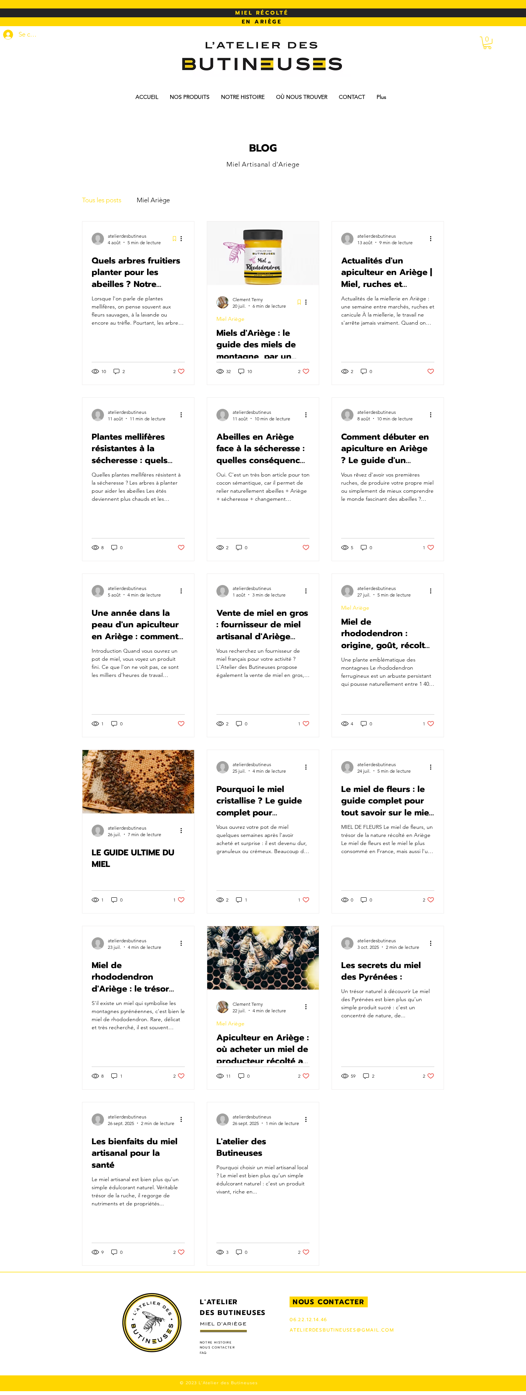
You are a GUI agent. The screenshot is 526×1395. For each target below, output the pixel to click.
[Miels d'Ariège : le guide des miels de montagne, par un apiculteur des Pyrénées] (263, 253)
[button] (487, 43)
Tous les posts (101, 200)
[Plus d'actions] (183, 238)
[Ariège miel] (263, 958)
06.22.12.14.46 (308, 1319)
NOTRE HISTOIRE (216, 1342)
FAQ (203, 1352)
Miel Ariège (153, 200)
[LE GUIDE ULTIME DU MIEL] (138, 781)
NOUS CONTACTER (217, 1347)
